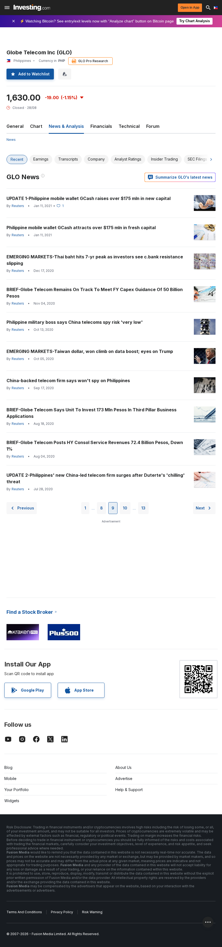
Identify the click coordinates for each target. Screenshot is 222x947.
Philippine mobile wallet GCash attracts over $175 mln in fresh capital (81, 227)
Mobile (10, 778)
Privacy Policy (62, 912)
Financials (101, 126)
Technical (129, 126)
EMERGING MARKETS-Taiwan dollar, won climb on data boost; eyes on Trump (89, 351)
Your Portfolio (16, 789)
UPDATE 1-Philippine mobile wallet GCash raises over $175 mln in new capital (88, 198)
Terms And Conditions (24, 912)
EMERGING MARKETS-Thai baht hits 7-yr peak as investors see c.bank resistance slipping (94, 260)
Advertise (123, 778)
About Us (123, 767)
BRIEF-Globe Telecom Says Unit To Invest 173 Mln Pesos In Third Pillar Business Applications (91, 413)
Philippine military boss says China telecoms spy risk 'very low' (74, 322)
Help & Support (129, 789)
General (15, 126)
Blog (8, 767)
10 (125, 508)
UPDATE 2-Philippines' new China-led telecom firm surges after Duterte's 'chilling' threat (95, 478)
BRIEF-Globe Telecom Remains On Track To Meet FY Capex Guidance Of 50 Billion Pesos (94, 293)
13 (143, 508)
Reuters (18, 206)
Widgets (11, 800)
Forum (152, 126)
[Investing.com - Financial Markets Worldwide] (32, 7)
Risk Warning (92, 912)
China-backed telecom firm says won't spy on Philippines (68, 380)
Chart (36, 126)
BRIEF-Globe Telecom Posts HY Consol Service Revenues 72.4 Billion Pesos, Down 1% (94, 446)
